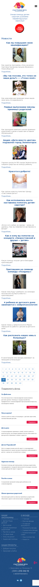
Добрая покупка (9, 548)
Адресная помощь (7, 462)
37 (8, 383)
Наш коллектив (28, 537)
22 (12, 376)
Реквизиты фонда (29, 528)
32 (20, 379)
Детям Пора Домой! (8, 445)
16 (22, 372)
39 (16, 383)
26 (29, 376)
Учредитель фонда (29, 530)
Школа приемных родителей (11, 493)
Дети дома (5, 428)
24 (20, 376)
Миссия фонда (28, 521)
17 (26, 372)
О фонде (25, 519)
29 (8, 379)
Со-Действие (6, 394)
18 (30, 372)
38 (12, 383)
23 (16, 376)
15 (18, 372)
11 (3, 372)
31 (16, 379)
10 (33, 369)
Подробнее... (6, 71)
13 (10, 372)
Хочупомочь (19, 28)
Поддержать (32, 407)
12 (7, 372)
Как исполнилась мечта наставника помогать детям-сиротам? (19, 202)
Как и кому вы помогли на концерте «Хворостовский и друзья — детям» (19, 238)
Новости (25, 539)
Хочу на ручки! (6, 413)
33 (24, 379)
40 (20, 383)
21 (7, 376)
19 (34, 372)
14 (14, 372)
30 (12, 379)
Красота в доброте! (19, 172)
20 (4, 376)
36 (3, 383)
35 (32, 379)
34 (28, 379)
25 (24, 376)
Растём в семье (6, 478)
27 (33, 376)
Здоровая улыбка (10, 551)
